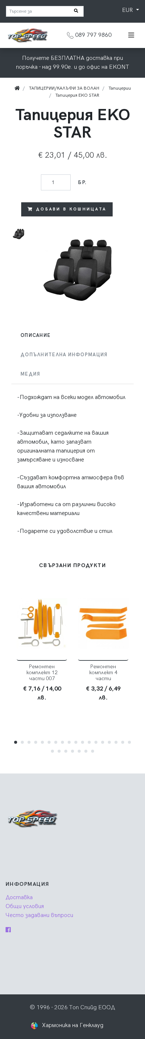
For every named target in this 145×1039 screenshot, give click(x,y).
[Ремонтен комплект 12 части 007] (42, 623)
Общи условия (25, 906)
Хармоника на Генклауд (72, 1025)
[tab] (72, 335)
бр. (82, 182)
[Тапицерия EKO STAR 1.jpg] (83, 267)
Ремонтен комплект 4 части (103, 672)
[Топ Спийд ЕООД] (27, 35)
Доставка (19, 897)
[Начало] (17, 88)
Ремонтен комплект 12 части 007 (42, 672)
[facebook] (8, 930)
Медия (30, 374)
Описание (35, 335)
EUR (128, 10)
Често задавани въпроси (39, 915)
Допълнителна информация (63, 355)
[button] (15, 742)
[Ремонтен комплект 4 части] (103, 623)
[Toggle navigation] (131, 35)
